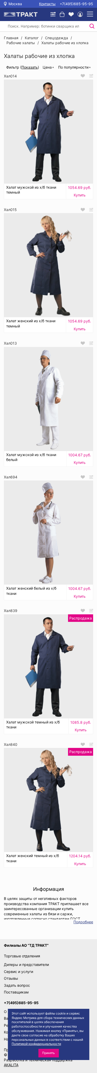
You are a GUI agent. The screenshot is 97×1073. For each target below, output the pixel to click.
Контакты (47, 4)
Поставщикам (16, 992)
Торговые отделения (22, 956)
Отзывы (11, 978)
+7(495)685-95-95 (76, 4)
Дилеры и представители (26, 964)
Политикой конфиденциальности (36, 1044)
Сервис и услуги (18, 971)
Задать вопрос (17, 985)
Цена (47, 67)
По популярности (73, 67)
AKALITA (11, 1065)
